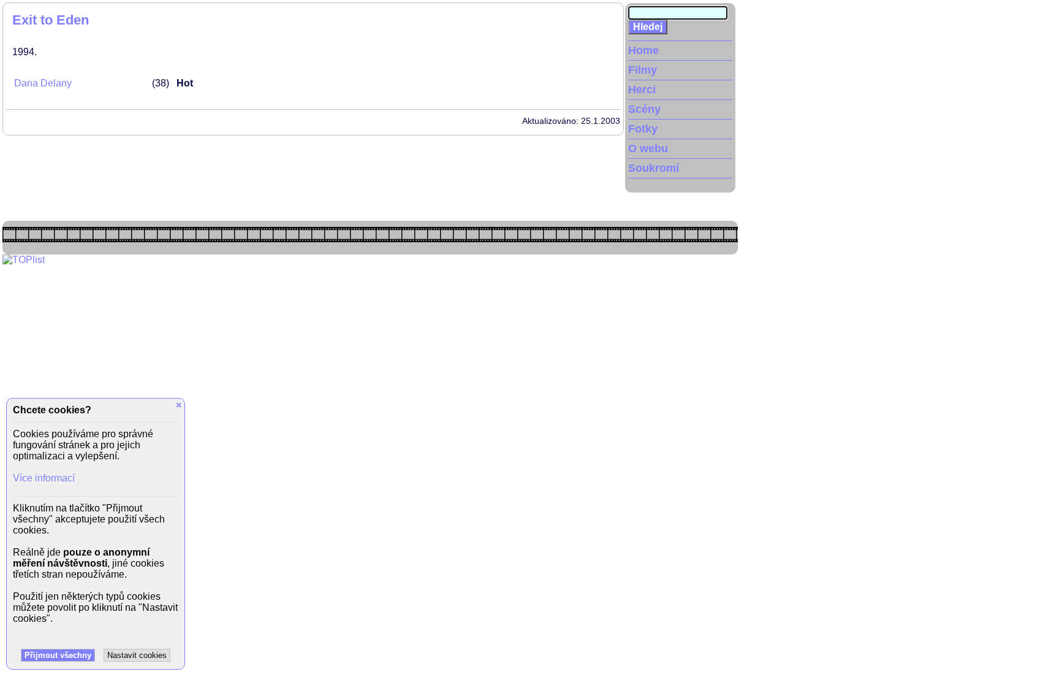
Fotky (643, 129)
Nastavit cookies (137, 655)
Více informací (44, 478)
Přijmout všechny (58, 655)
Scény (644, 109)
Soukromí (653, 168)
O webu (648, 148)
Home (643, 50)
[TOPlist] (23, 259)
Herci (642, 89)
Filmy (642, 70)
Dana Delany (43, 83)
